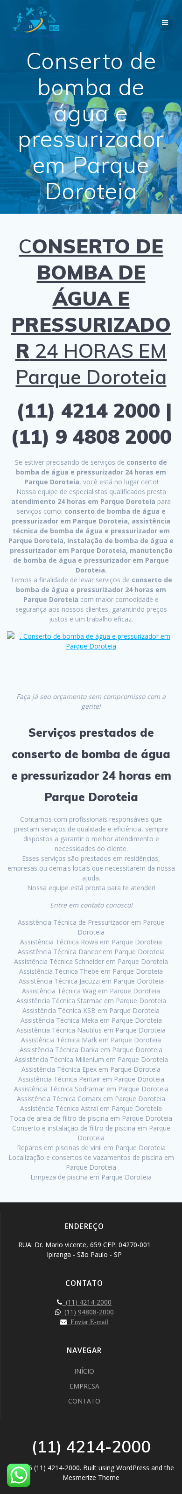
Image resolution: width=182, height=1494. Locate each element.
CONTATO (84, 1400)
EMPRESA (84, 1386)
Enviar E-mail (87, 1322)
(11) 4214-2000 (87, 1302)
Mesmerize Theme (91, 1477)
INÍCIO (84, 1371)
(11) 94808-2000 (87, 1311)
